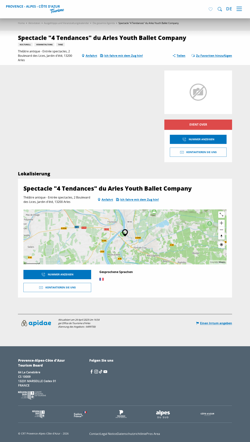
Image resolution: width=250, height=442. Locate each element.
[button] (219, 9)
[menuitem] (35, 9)
